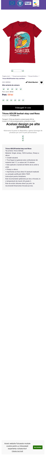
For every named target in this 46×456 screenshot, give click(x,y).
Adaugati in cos (23, 107)
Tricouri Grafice (33, 76)
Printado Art (14, 115)
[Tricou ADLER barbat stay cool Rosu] (3, 101)
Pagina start (6, 76)
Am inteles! (37, 447)
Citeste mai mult (17, 451)
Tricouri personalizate (19, 76)
